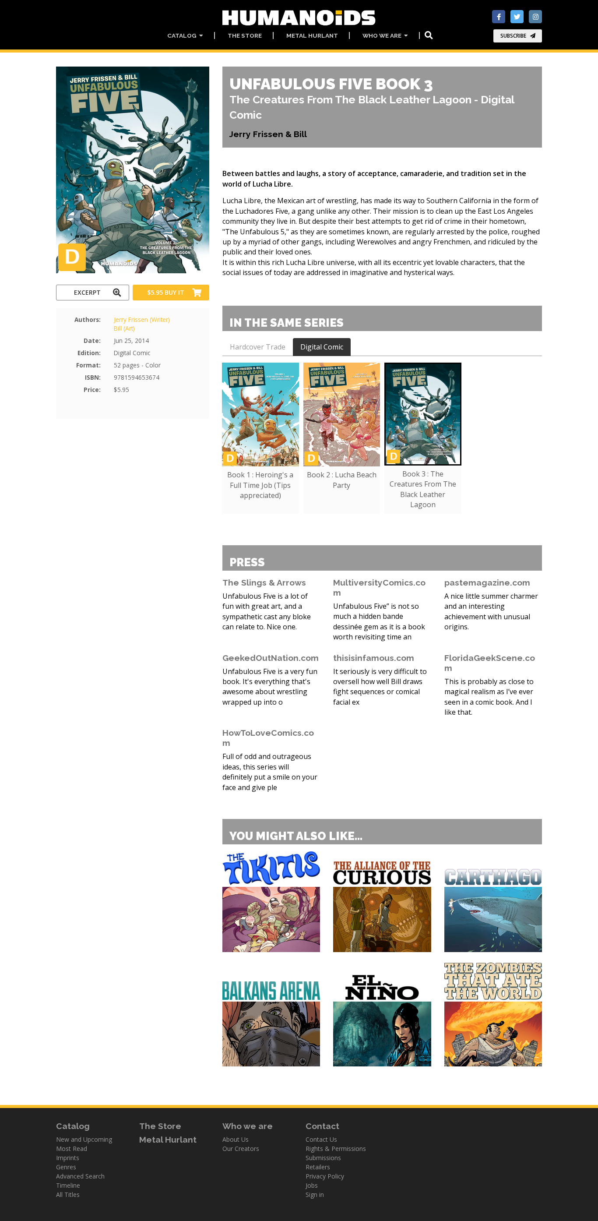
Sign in (315, 1194)
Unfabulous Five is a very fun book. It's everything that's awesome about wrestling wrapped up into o (269, 687)
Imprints (67, 1158)
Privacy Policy (325, 1176)
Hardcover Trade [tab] (257, 347)
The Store (245, 35)
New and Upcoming (84, 1139)
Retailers (318, 1167)
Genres (66, 1167)
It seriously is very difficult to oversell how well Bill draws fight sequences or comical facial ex (380, 687)
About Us (235, 1139)
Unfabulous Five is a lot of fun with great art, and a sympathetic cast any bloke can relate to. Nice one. (266, 611)
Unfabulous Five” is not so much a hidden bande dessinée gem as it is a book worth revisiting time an (379, 621)
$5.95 (165, 292)
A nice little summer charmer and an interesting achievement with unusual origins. (491, 611)
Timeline (68, 1185)
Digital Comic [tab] (321, 347)
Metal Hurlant (312, 35)
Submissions (323, 1158)
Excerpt (87, 292)
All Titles (68, 1194)
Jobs (312, 1185)
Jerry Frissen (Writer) (142, 319)
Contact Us (321, 1139)
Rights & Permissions (336, 1148)
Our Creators (240, 1148)
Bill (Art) (124, 328)
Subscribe (513, 35)
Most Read (71, 1148)
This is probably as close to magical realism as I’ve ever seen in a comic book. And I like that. (489, 697)
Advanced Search (80, 1176)
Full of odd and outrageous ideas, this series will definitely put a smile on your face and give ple (269, 772)
